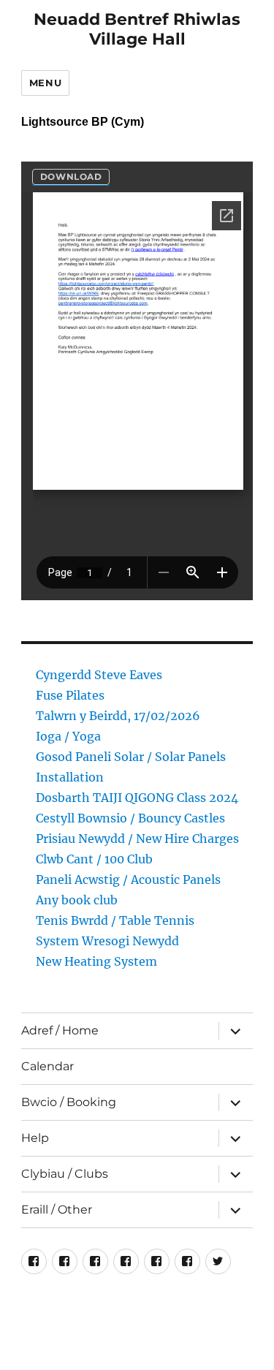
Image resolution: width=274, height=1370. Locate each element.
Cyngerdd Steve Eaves (99, 674)
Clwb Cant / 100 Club (94, 859)
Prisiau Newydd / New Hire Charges (137, 838)
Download (71, 176)
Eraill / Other (56, 1209)
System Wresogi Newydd (107, 941)
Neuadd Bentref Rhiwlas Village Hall (137, 29)
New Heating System (96, 961)
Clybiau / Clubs (64, 1174)
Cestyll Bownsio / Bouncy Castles (130, 818)
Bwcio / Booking (68, 1102)
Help (35, 1138)
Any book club (77, 900)
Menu (45, 82)
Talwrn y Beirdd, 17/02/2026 (118, 715)
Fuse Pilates (70, 695)
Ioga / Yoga (68, 736)
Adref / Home (60, 1030)
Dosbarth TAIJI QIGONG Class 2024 (137, 797)
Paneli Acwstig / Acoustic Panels (128, 879)
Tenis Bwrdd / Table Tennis (115, 920)
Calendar (47, 1066)
